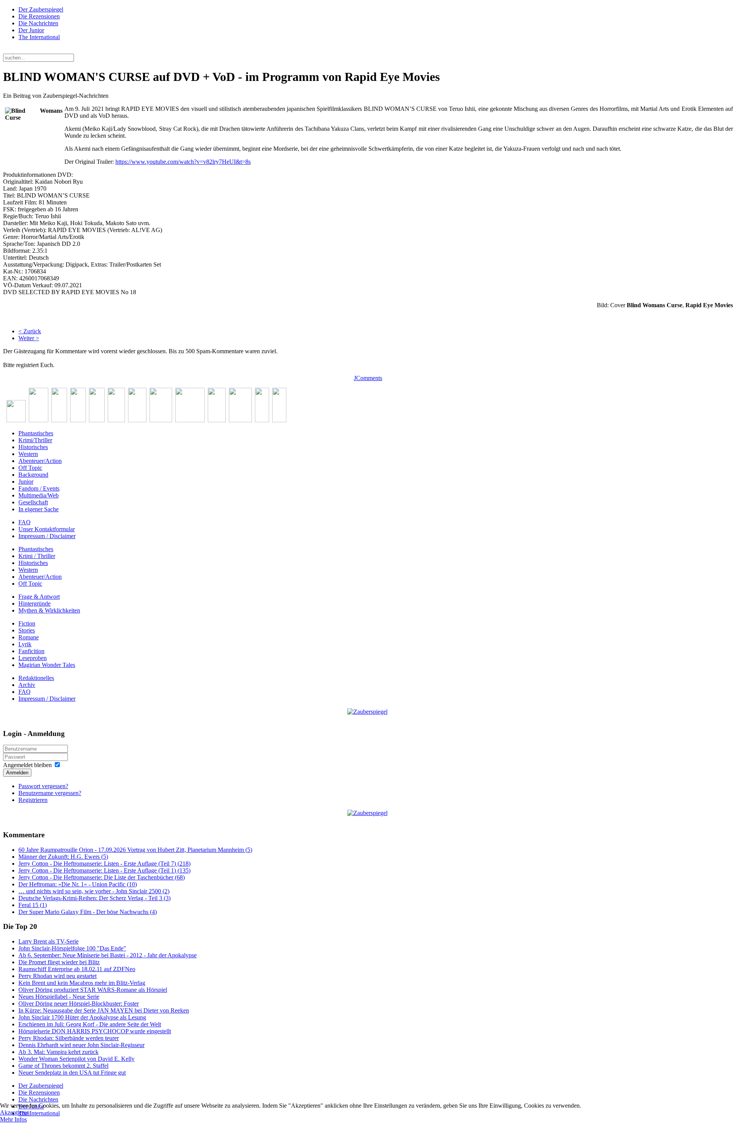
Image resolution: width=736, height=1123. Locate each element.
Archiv (26, 685)
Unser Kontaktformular (46, 529)
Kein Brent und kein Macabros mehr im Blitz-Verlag (81, 983)
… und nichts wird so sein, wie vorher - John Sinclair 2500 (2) (93, 891)
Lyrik (24, 644)
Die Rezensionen (39, 16)
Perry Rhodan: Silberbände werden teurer (68, 1038)
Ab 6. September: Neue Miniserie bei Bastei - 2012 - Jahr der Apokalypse (107, 955)
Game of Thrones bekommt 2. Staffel (63, 1065)
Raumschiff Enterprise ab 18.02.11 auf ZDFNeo (76, 969)
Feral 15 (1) (32, 905)
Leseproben (32, 658)
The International (39, 37)
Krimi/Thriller (35, 440)
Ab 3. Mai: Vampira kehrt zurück (58, 1052)
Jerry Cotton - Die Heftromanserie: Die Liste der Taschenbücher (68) (101, 877)
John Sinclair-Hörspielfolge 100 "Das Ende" (72, 948)
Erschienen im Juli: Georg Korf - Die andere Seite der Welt (89, 1024)
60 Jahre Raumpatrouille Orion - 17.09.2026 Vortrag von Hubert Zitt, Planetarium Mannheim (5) (135, 849)
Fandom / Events (38, 488)
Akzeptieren (15, 1112)
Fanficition (31, 651)
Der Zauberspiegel (40, 9)
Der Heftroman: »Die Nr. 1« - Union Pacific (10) (77, 884)
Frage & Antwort (39, 596)
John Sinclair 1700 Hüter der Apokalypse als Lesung (82, 1017)
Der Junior (31, 30)
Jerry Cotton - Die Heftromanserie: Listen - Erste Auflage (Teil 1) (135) (104, 870)
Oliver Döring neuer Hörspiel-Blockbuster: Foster (78, 1003)
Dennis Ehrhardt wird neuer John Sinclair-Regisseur (81, 1045)
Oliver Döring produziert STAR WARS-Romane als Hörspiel (92, 989)
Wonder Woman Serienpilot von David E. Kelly (76, 1058)
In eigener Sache (38, 509)
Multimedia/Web (38, 495)
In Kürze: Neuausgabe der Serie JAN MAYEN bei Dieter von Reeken (103, 1010)
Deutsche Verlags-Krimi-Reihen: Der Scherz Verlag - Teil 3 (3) (94, 898)
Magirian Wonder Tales (46, 665)
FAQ (24, 522)
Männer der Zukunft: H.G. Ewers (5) (63, 856)
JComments (368, 378)
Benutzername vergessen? (49, 793)
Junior (25, 481)
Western (28, 454)
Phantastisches (35, 433)
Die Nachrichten (38, 23)
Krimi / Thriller (36, 556)
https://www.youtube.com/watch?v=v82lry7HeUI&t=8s (183, 161)
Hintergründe (34, 603)
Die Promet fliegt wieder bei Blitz (59, 962)
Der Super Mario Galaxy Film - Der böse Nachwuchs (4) (87, 912)
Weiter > (28, 338)
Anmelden (17, 773)
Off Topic (30, 467)
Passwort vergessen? (43, 786)
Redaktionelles (36, 678)
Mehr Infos (13, 1119)
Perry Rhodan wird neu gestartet (57, 976)
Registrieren (33, 800)
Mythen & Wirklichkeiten (49, 610)
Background (33, 474)
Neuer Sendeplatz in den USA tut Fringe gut (72, 1072)
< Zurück (29, 331)
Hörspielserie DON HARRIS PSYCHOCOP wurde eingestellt (94, 1031)
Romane (28, 637)
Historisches (33, 447)
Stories (26, 630)
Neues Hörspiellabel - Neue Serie (58, 996)
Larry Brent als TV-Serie (48, 941)
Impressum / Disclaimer (47, 536)
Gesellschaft (33, 502)
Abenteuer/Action (40, 461)
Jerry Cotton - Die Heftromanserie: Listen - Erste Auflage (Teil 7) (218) (104, 863)
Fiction (26, 623)
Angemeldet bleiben (27, 765)
